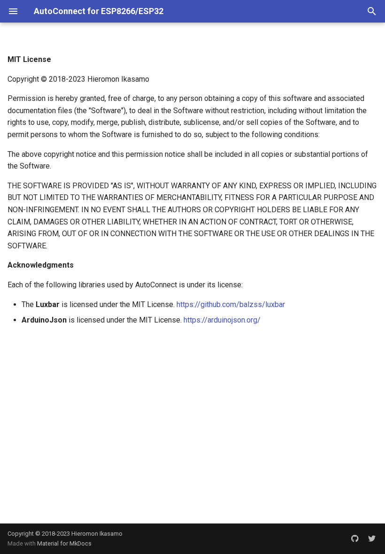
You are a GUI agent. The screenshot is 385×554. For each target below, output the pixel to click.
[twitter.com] (371, 538)
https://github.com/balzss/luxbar (231, 304)
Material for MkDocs (64, 543)
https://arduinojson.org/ (222, 319)
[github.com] (354, 538)
